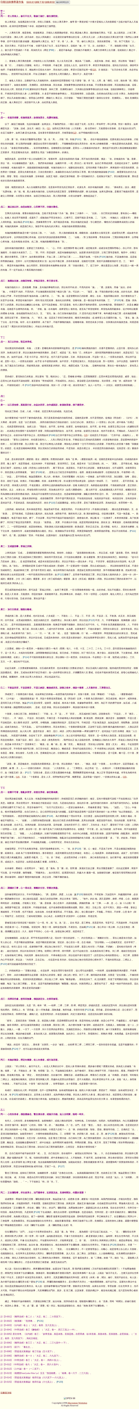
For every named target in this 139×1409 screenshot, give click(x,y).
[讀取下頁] (39, 2)
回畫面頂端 (6, 1393)
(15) (125, 777)
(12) (75, 133)
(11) (48, 128)
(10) (94, 70)
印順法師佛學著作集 (12, 2)
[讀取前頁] (50, 2)
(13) (86, 435)
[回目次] (30, 2)
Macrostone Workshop (77, 1403)
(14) (18, 777)
